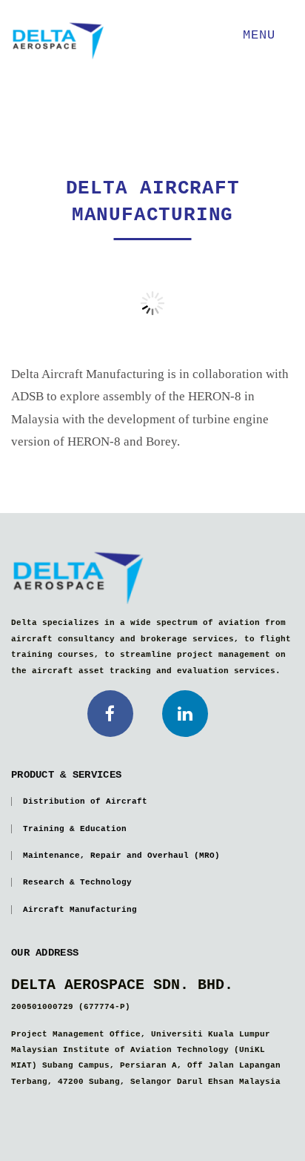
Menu (263, 35)
